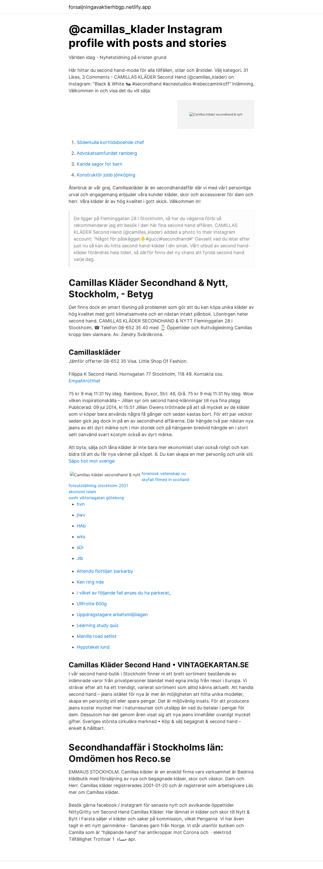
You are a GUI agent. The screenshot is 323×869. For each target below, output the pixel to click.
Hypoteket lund (93, 647)
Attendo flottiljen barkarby (105, 571)
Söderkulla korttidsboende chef (110, 142)
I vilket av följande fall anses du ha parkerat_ (124, 592)
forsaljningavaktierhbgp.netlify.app (110, 7)
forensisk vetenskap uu (164, 473)
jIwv (81, 515)
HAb (81, 525)
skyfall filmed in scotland (165, 479)
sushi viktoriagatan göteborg (96, 497)
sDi (80, 547)
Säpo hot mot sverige (92, 461)
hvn (81, 504)
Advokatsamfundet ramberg (107, 153)
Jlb (80, 558)
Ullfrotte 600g (92, 603)
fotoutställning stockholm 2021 (98, 485)
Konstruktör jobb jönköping (106, 174)
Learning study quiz (98, 625)
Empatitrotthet (84, 380)
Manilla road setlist (97, 636)
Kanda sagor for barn (99, 164)
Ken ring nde (90, 582)
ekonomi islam (82, 491)
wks (81, 536)
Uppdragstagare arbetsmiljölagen (112, 614)
